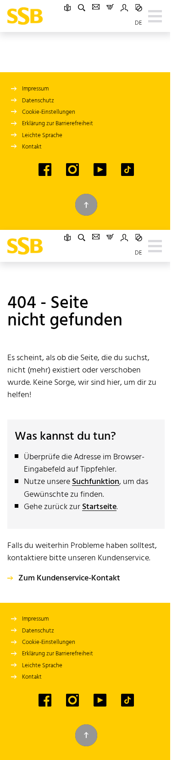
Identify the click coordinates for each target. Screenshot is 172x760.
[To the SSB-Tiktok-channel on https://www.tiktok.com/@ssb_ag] (127, 169)
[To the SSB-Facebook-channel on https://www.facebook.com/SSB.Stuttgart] (45, 169)
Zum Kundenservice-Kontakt (69, 578)
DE (138, 23)
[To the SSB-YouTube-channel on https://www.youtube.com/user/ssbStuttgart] (100, 169)
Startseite (99, 507)
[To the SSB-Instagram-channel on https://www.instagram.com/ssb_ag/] (72, 169)
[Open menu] (155, 16)
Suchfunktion (95, 482)
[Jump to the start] (86, 205)
